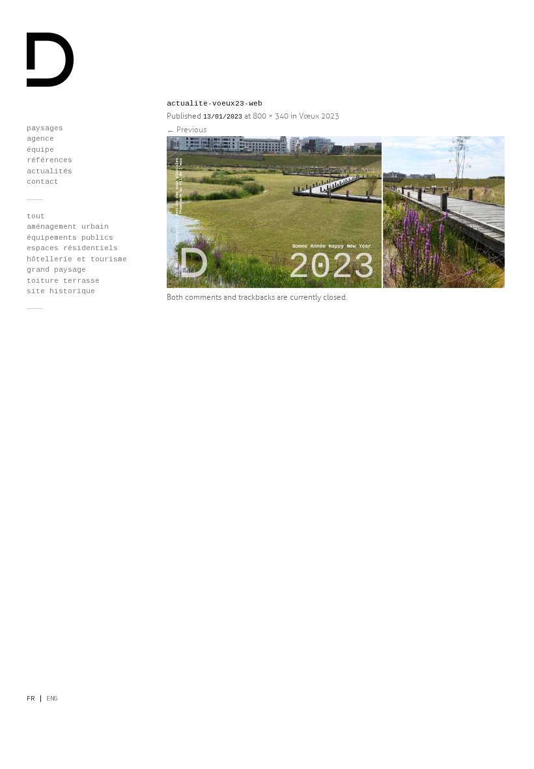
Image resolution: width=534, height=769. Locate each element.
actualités (49, 171)
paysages (45, 128)
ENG (52, 699)
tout (36, 216)
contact (43, 182)
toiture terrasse (63, 281)
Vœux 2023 (319, 116)
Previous (186, 130)
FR (31, 699)
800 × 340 (270, 116)
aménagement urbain (68, 227)
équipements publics (70, 238)
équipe (40, 150)
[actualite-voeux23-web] (345, 286)
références (49, 160)
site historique (61, 291)
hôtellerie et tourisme (77, 259)
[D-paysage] (50, 85)
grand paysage (56, 270)
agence (40, 139)
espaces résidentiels (72, 248)
